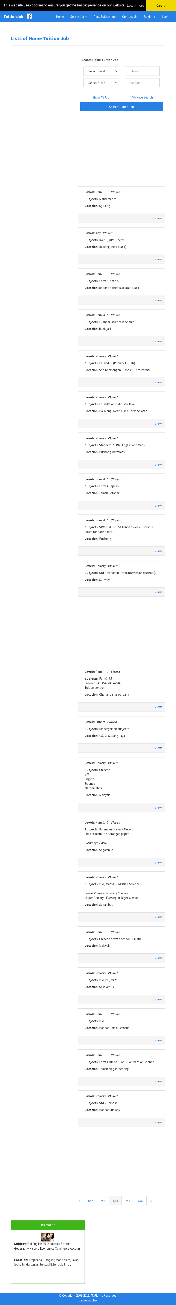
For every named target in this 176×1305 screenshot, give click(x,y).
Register (149, 17)
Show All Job (101, 97)
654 (117, 1201)
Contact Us (129, 17)
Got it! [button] (161, 5)
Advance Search (142, 97)
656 (140, 1201)
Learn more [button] (135, 5)
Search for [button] (77, 17)
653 (103, 1201)
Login (165, 17)
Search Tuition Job (121, 107)
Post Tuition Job (105, 17)
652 (90, 1201)
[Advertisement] (43, 114)
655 (128, 1201)
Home (60, 17)
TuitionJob (13, 16)
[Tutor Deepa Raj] (47, 1237)
